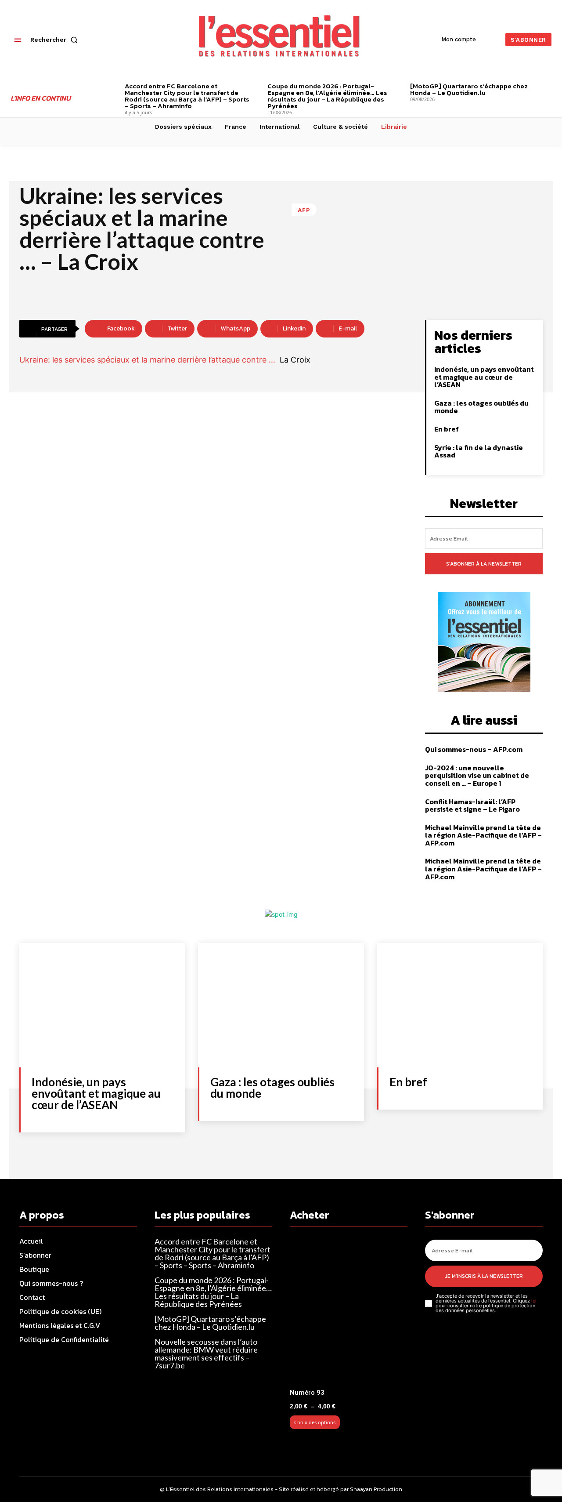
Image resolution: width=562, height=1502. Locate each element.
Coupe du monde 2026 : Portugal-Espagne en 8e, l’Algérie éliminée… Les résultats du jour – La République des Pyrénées (327, 96)
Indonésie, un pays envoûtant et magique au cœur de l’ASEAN (484, 377)
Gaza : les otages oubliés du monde (481, 407)
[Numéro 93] (348, 1311)
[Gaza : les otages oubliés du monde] (281, 1005)
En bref (446, 429)
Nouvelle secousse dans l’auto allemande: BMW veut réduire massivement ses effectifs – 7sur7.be (206, 1353)
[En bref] (460, 1005)
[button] (55, 39)
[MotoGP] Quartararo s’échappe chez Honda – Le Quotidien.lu (469, 89)
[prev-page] (111, 87)
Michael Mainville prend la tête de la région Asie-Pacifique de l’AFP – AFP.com (483, 835)
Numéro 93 (307, 1393)
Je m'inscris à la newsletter (484, 1276)
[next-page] (548, 87)
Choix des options (314, 1422)
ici (534, 1301)
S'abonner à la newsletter (484, 564)
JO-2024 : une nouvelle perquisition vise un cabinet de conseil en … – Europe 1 (477, 775)
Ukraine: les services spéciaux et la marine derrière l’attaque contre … (147, 359)
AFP (304, 210)
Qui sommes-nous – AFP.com (473, 749)
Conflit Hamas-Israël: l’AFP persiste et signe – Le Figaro (472, 805)
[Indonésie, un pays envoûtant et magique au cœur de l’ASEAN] (102, 1005)
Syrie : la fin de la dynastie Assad (478, 451)
